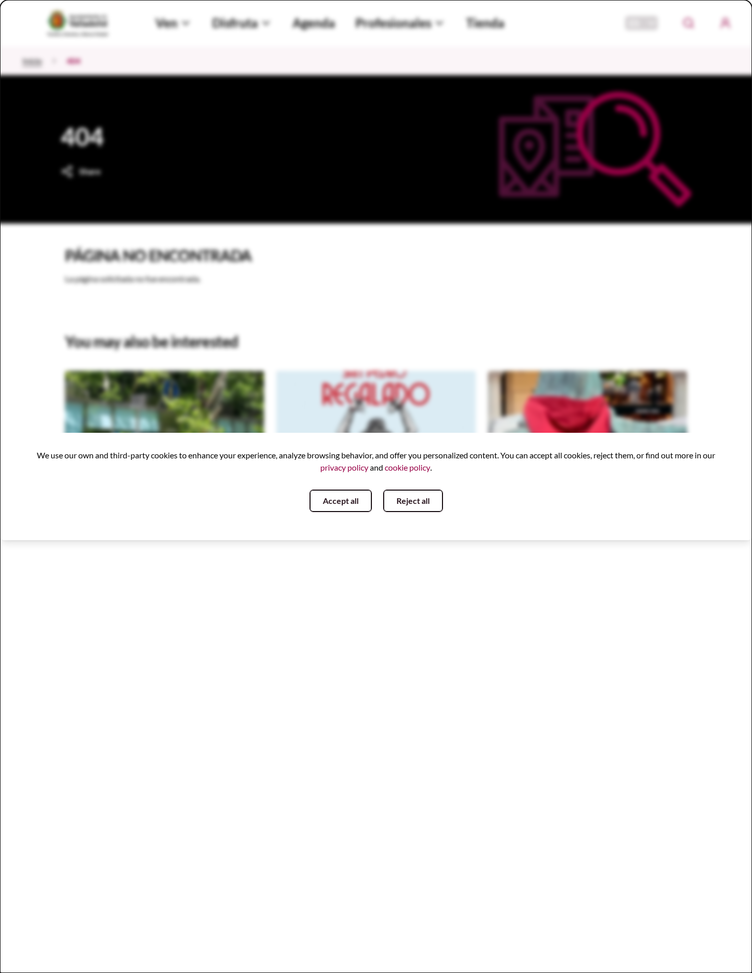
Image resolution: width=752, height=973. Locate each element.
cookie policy (407, 467)
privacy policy (344, 467)
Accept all (341, 500)
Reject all (413, 500)
